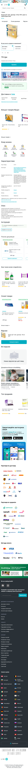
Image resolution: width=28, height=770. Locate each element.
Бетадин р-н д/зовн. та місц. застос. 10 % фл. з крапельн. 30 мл (8, 283)
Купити (14, 65)
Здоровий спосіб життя (6, 662)
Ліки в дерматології (18, 168)
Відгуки (25, 21)
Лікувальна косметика (6, 644)
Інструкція (5, 21)
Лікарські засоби (5, 637)
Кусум (2, 18)
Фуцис (15, 190)
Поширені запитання (6, 608)
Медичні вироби (5, 646)
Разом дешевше (15, 21)
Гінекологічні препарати (19, 169)
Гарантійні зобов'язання (6, 624)
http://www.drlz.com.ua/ (6, 199)
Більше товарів (5, 137)
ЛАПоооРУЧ (4, 657)
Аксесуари (3, 664)
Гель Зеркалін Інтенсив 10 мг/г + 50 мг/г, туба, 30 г (8, 313)
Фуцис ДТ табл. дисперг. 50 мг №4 (13, 243)
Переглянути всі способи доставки (9, 101)
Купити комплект (12, 258)
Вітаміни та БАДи (5, 641)
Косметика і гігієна (5, 639)
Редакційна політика (6, 627)
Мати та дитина (4, 653)
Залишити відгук (14, 342)
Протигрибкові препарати (20, 167)
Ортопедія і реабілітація (6, 650)
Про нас (3, 616)
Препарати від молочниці (20, 171)
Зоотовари (3, 659)
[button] (7, 47)
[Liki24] (4, 759)
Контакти (3, 606)
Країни (2, 619)
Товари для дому (5, 655)
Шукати (25, 8)
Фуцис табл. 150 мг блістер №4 (8, 125)
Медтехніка (3, 648)
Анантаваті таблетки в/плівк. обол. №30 (7, 410)
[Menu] (1, 4)
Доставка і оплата (5, 604)
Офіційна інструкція (6, 229)
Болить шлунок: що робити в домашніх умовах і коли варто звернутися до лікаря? (10, 384)
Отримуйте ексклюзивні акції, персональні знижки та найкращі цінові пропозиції (12, 590)
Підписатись (22, 595)
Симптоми (16, 172)
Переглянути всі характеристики (9, 201)
